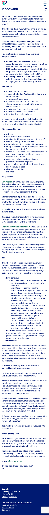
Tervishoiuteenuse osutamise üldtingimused (17, 502)
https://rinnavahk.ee (15, 461)
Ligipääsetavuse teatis (9, 505)
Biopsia (4, 209)
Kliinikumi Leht (6, 510)
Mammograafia (7, 182)
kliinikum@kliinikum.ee (9, 497)
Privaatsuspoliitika (8, 507)
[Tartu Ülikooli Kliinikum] (4, 3)
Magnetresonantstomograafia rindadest (16, 227)
